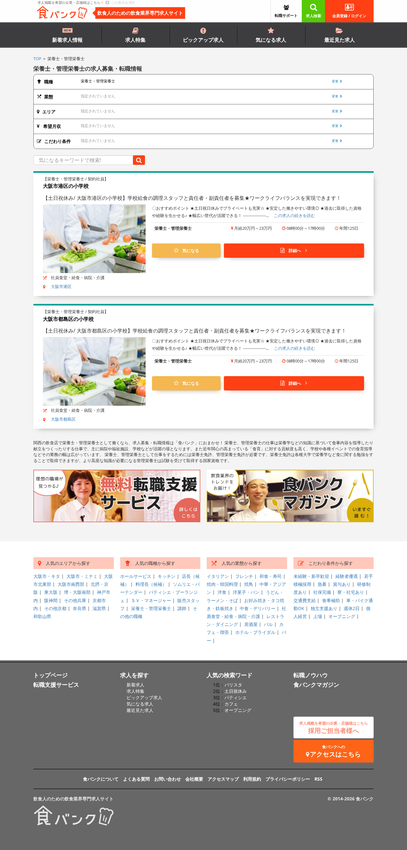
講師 (181, 608)
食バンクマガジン (316, 684)
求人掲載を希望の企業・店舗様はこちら (69, 2)
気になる (188, 250)
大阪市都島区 (63, 419)
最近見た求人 (339, 39)
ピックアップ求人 (203, 39)
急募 (322, 584)
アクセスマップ (223, 779)
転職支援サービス (56, 684)
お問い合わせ (167, 779)
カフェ (231, 704)
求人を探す (134, 675)
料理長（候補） (151, 584)
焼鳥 (248, 584)
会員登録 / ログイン (349, 15)
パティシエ (235, 697)
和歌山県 (42, 616)
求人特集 (135, 39)
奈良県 (79, 608)
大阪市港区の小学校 (66, 185)
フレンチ (244, 576)
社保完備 (322, 592)
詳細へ (295, 250)
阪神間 (51, 600)
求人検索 (313, 15)
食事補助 (331, 600)
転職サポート (286, 15)
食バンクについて (101, 779)
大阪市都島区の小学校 (68, 318)
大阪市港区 (61, 286)
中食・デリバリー (257, 608)
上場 (317, 616)
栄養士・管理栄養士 (151, 608)
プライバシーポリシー (288, 779)
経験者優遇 (346, 576)
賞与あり (342, 584)
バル (268, 624)
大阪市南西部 (71, 584)
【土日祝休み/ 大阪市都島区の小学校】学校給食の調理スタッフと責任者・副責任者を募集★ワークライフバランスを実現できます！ (194, 330)
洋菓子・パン (246, 592)
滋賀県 (99, 608)
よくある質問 (136, 779)
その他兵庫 (75, 600)
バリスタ (233, 685)
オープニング (341, 616)
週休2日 (352, 608)
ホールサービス (135, 576)
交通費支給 (304, 600)
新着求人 (135, 685)
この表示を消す (122, 2)
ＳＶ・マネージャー (151, 600)
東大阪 (51, 592)
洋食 (221, 592)
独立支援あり (324, 608)
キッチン (167, 576)
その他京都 (55, 608)
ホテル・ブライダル (255, 632)
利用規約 (252, 779)
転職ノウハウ (310, 675)
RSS (318, 779)
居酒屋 (251, 624)
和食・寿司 (270, 576)
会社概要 (194, 779)
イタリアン (218, 576)
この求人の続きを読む (294, 215)
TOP (37, 58)
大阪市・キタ (46, 576)
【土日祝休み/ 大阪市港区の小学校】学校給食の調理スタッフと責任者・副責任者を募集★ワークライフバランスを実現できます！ (192, 197)
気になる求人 (271, 39)
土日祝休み (235, 691)
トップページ (50, 675)
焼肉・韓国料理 (222, 584)
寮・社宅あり (350, 592)
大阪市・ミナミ (82, 576)
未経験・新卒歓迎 (311, 576)
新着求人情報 (67, 39)
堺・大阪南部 (77, 592)
